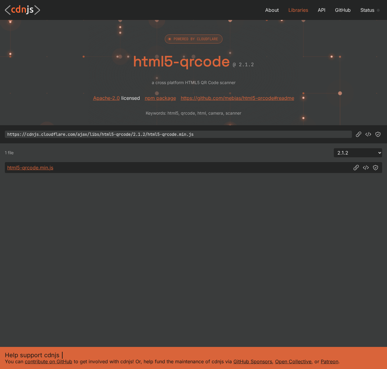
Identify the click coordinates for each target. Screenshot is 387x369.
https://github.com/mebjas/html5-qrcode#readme (237, 98)
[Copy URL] (358, 134)
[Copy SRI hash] (378, 134)
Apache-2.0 (106, 98)
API (321, 10)
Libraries (298, 10)
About (272, 10)
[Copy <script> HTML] (368, 134)
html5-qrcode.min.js (30, 167)
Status (367, 10)
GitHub (343, 10)
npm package (160, 98)
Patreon (329, 361)
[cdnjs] (22, 10)
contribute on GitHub (48, 361)
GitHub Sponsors (252, 361)
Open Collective (293, 361)
